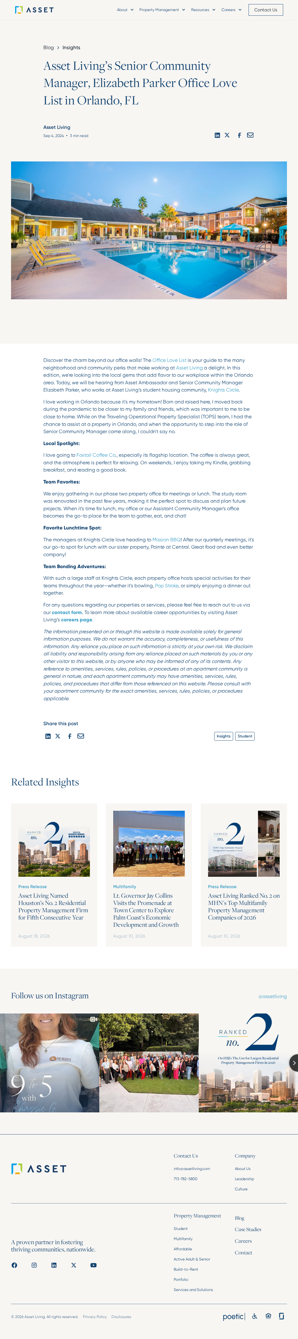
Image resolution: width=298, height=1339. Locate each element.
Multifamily (183, 1239)
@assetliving (272, 996)
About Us (243, 1168)
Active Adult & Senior (192, 1259)
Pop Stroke (166, 585)
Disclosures (121, 1317)
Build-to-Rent (186, 1269)
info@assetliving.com (192, 1168)
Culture (241, 1189)
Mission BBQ (166, 540)
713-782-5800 (185, 1179)
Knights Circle (223, 390)
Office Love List (169, 360)
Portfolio (181, 1279)
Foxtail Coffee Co (96, 455)
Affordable (183, 1249)
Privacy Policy (95, 1317)
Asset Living (189, 368)
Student (181, 1228)
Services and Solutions (193, 1290)
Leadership (244, 1179)
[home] (42, 10)
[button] (124, 10)
